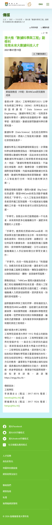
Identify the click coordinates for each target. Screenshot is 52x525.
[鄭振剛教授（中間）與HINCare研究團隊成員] (26, 73)
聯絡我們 (7, 485)
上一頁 (45, 33)
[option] (26, 77)
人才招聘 (7, 456)
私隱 (5, 497)
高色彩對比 (8, 461)
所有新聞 (19, 20)
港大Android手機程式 (18, 438)
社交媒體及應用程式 (17, 445)
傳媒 (10, 20)
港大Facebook (15, 426)
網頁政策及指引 (10, 474)
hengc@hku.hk (11, 405)
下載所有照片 (41, 54)
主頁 (4, 20)
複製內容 (46, 28)
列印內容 (34, 28)
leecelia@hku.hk (12, 397)
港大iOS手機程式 (16, 432)
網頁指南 (7, 491)
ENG (41, 4)
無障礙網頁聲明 (10, 503)
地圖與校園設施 (10, 468)
